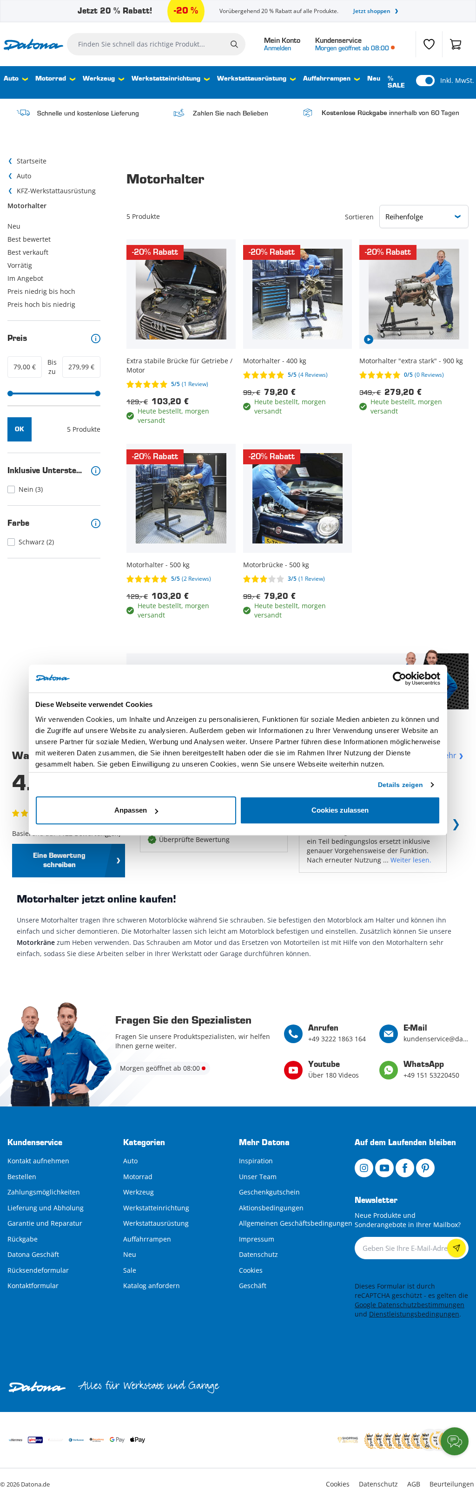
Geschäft (252, 1285)
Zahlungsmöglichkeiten (43, 1192)
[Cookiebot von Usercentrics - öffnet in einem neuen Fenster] (399, 679)
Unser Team (258, 1176)
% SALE (396, 82)
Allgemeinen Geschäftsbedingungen (295, 1223)
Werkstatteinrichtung (166, 78)
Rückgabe (22, 1239)
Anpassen (130, 810)
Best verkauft (27, 252)
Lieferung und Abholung (45, 1207)
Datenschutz (258, 1254)
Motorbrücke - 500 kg (276, 564)
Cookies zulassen (340, 810)
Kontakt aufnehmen (38, 1160)
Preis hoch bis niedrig (41, 304)
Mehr (447, 755)
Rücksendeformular (38, 1270)
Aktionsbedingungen (271, 1207)
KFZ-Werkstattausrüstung (56, 190)
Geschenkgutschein (269, 1192)
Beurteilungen (452, 1484)
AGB (413, 1484)
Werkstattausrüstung (251, 78)
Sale (129, 1270)
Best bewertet (29, 239)
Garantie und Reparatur (44, 1223)
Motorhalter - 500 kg (158, 564)
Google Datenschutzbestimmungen (409, 1304)
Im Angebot (25, 278)
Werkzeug (99, 78)
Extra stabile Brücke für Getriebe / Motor (179, 365)
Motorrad (50, 78)
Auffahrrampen (326, 78)
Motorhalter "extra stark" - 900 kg (411, 360)
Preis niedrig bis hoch (41, 291)
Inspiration (256, 1160)
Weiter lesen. (410, 859)
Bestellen (21, 1176)
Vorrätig (19, 265)
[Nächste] (454, 826)
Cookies (251, 1270)
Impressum (256, 1239)
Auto (11, 78)
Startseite (31, 160)
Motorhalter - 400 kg (274, 360)
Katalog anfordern (151, 1285)
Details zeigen (400, 784)
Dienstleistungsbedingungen (414, 1314)
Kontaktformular (33, 1285)
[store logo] (33, 44)
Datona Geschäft (33, 1254)
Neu (373, 78)
